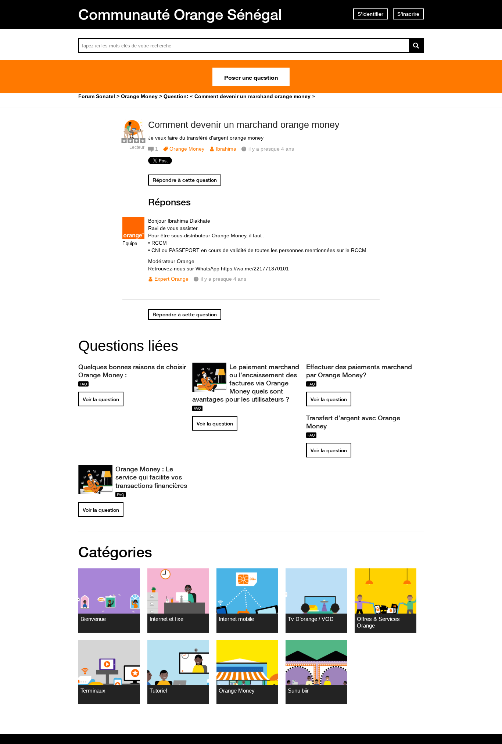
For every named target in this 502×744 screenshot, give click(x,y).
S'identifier (370, 14)
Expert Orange (171, 279)
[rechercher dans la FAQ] (416, 45)
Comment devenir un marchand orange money (244, 124)
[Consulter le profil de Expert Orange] (133, 237)
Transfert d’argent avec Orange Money (353, 422)
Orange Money (186, 149)
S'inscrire (408, 14)
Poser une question (251, 76)
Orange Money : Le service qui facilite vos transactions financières (151, 477)
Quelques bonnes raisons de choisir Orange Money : (132, 371)
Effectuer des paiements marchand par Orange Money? (359, 371)
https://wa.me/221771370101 (255, 269)
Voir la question (101, 399)
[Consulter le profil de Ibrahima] (133, 139)
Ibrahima (226, 149)
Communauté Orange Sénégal (180, 14)
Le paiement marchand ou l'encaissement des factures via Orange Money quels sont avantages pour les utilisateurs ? (245, 383)
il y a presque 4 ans (223, 279)
